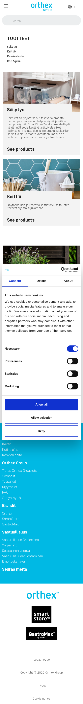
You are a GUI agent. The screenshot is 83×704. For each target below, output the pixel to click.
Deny (41, 431)
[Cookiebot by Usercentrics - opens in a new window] (60, 269)
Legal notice (41, 659)
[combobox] (41, 20)
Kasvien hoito (15, 56)
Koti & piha (14, 61)
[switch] (72, 361)
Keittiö (11, 51)
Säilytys (12, 46)
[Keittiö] (41, 179)
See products (21, 149)
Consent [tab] (15, 280)
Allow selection (41, 417)
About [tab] (68, 280)
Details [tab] (42, 280)
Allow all (41, 404)
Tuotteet (18, 38)
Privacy (42, 685)
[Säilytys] (41, 92)
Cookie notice (41, 698)
